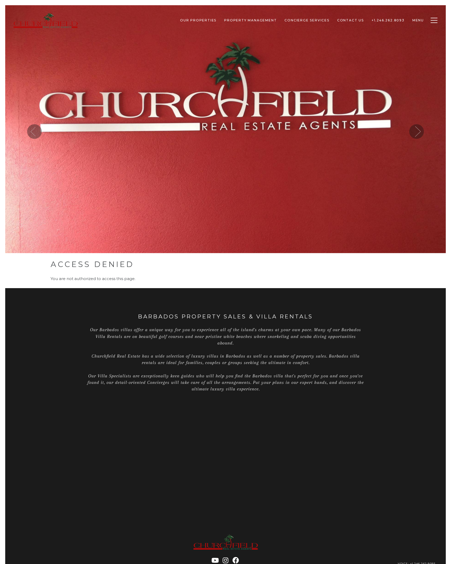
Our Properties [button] (198, 20)
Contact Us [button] (350, 20)
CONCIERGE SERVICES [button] (306, 20)
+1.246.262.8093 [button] (388, 20)
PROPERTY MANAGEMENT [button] (250, 20)
